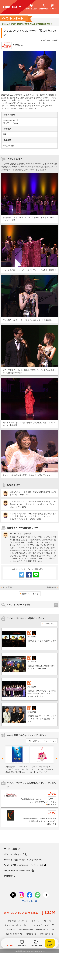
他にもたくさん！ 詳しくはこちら (42, 741)
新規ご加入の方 (31, 9)
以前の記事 (51, 587)
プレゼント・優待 (36, 945)
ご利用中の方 (43, 9)
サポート (21, 859)
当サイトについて (12, 934)
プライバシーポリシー (40, 921)
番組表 (50, 945)
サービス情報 (10, 848)
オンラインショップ (14, 854)
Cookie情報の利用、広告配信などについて (35, 929)
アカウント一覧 (29, 901)
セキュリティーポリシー (14, 925)
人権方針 (8, 929)
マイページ (17, 870)
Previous (3, 759)
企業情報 (8, 875)
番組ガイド (22, 945)
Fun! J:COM (23, 865)
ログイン (53, 9)
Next (56, 759)
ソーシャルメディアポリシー (40, 925)
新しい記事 (7, 587)
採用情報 (29, 934)
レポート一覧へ (50, 624)
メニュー (9, 945)
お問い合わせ (45, 934)
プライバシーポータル (16, 921)
